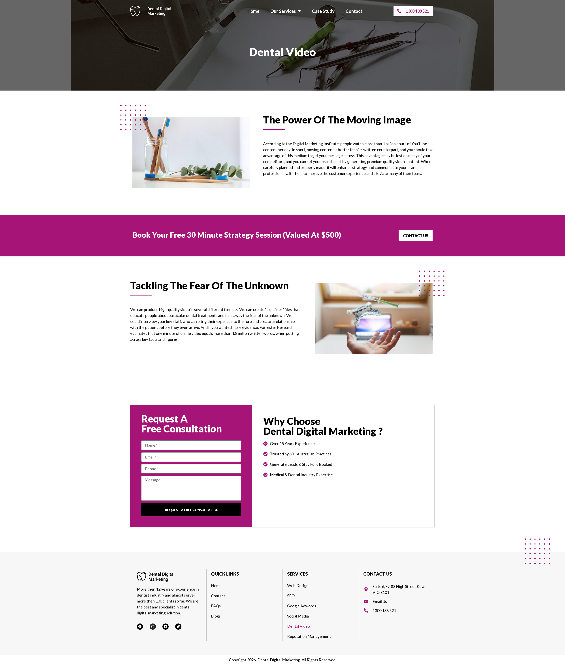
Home (253, 11)
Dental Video (298, 626)
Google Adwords (301, 605)
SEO (291, 595)
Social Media (298, 616)
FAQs (216, 605)
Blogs (216, 616)
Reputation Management (309, 636)
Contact (354, 11)
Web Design (298, 585)
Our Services (283, 11)
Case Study (323, 11)
